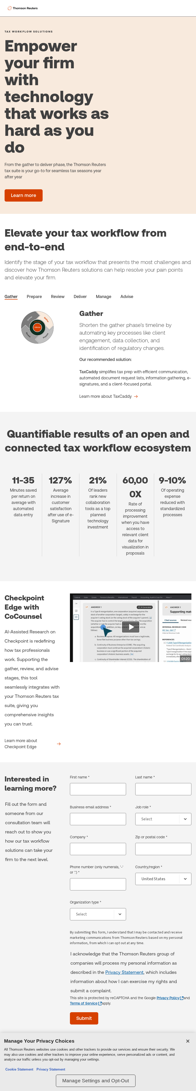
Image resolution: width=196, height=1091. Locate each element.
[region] (98, 1062)
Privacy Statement (124, 972)
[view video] (130, 627)
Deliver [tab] (80, 296)
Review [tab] (58, 296)
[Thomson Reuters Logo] (23, 8)
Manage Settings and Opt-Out (95, 1080)
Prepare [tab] (34, 296)
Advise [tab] (126, 296)
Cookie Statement (19, 1069)
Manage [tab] (103, 296)
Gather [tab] (11, 296)
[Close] (187, 1041)
